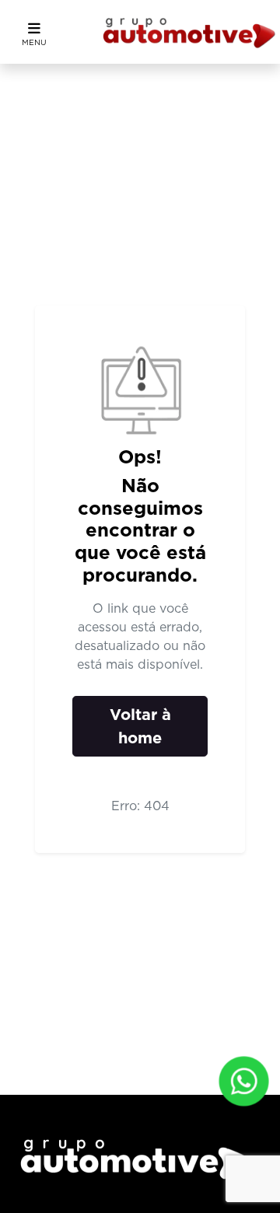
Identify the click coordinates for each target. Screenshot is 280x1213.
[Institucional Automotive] (189, 31)
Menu (34, 42)
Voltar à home (140, 726)
